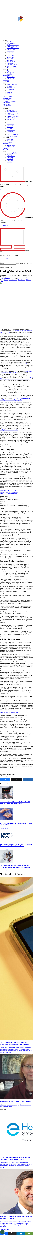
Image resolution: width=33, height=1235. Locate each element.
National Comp (11, 49)
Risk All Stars (10, 57)
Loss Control (21, 280)
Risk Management (11, 43)
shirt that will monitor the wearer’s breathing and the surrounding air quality (16, 399)
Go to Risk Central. (4, 225)
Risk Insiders (10, 51)
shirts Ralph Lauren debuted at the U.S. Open (16, 371)
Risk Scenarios (11, 61)
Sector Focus (10, 52)
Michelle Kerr (6, 278)
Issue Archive (10, 72)
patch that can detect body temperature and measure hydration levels (16, 378)
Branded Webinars (12, 67)
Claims (6, 280)
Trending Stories (7, 96)
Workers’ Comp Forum (13, 48)
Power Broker (10, 55)
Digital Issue (10, 71)
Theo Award (10, 63)
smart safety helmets (21, 363)
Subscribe (9, 74)
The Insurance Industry (13, 45)
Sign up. (2, 189)
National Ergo (10, 78)
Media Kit (9, 93)
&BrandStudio (11, 87)
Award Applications (12, 84)
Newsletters (10, 86)
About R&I (10, 90)
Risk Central (10, 58)
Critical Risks (10, 42)
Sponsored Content (12, 64)
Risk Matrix (10, 60)
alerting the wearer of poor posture (9, 430)
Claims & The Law (12, 46)
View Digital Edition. (5, 258)
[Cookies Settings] (2, 1232)
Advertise (6, 80)
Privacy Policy (11, 89)
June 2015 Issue (13, 280)
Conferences (6, 75)
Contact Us (10, 92)
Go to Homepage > (5, 1229)
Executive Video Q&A (13, 66)
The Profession (7, 105)
